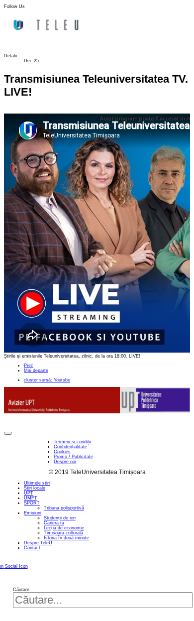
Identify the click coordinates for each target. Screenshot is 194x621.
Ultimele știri (37, 483)
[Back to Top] (8, 433)
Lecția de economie (64, 527)
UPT (28, 493)
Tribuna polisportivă (64, 507)
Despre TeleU (38, 542)
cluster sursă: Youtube (47, 379)
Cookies (62, 451)
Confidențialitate (70, 446)
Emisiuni (32, 512)
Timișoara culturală (63, 532)
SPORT (32, 502)
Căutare (21, 589)
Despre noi (65, 461)
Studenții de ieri (60, 517)
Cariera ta (54, 522)
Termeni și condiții (72, 441)
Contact (32, 547)
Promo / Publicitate (73, 456)
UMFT (30, 498)
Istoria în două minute (66, 537)
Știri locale (34, 488)
